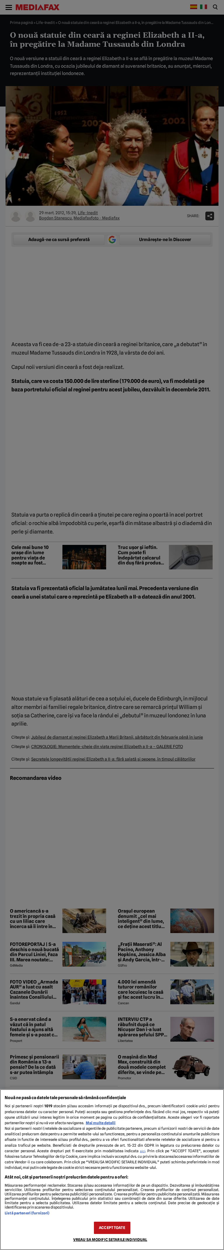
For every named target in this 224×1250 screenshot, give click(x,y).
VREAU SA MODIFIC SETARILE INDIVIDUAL (110, 1239)
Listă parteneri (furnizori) (27, 1213)
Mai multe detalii (101, 1123)
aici (142, 1151)
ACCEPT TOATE (112, 1227)
